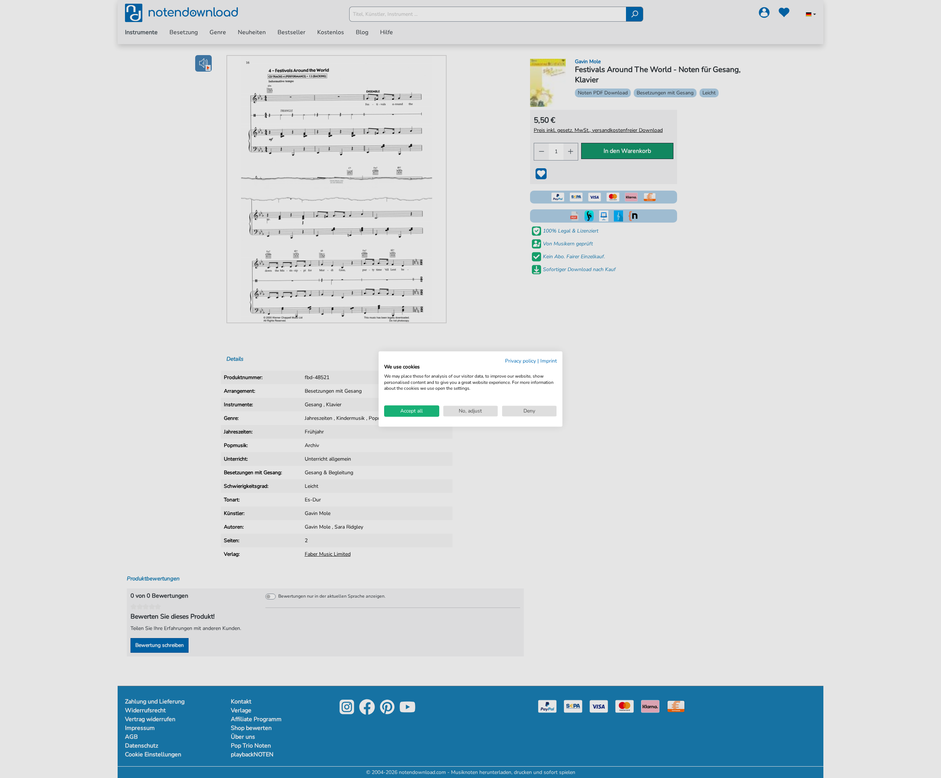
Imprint (548, 360)
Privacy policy (520, 360)
